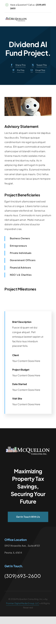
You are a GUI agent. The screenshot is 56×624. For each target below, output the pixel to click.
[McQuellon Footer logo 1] (28, 447)
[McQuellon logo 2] (16, 18)
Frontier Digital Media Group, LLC (22, 603)
